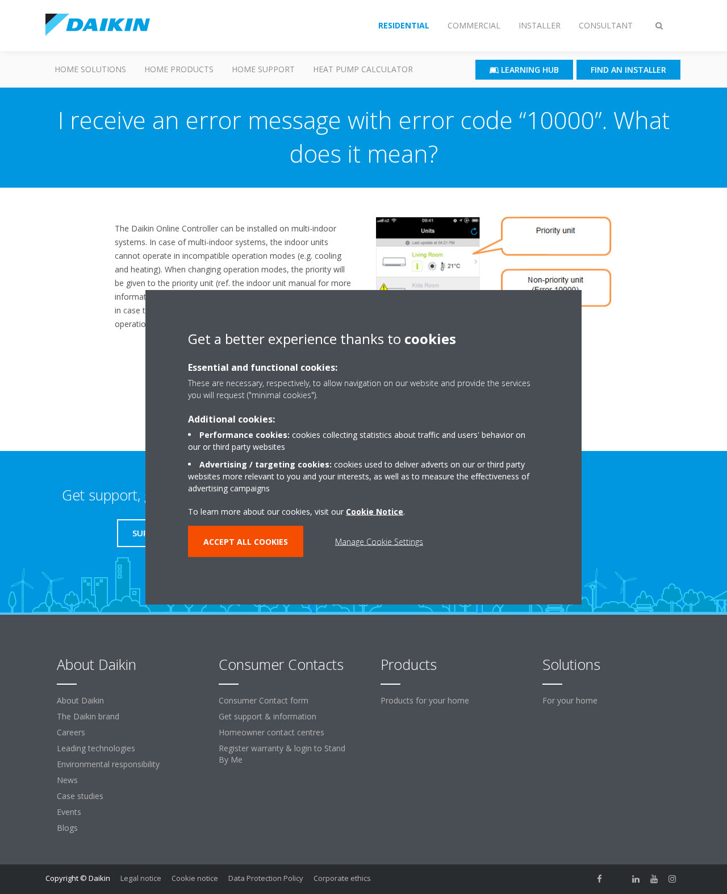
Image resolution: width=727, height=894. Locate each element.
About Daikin (80, 700)
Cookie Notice (374, 511)
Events (69, 811)
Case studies (80, 795)
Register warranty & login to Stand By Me (282, 754)
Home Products (179, 69)
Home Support (263, 69)
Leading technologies (96, 748)
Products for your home (425, 700)
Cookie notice (195, 878)
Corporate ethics (342, 878)
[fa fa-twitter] (618, 879)
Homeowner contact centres (271, 732)
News (67, 780)
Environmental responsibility (108, 764)
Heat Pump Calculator (363, 69)
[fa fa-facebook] (600, 879)
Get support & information (267, 716)
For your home (570, 700)
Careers (71, 732)
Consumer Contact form (263, 700)
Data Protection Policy (265, 878)
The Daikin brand (88, 716)
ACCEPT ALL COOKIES (245, 541)
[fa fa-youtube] (654, 879)
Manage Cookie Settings (379, 541)
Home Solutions (90, 69)
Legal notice (140, 878)
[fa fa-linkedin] (636, 879)
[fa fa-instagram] (672, 879)
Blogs (67, 827)
